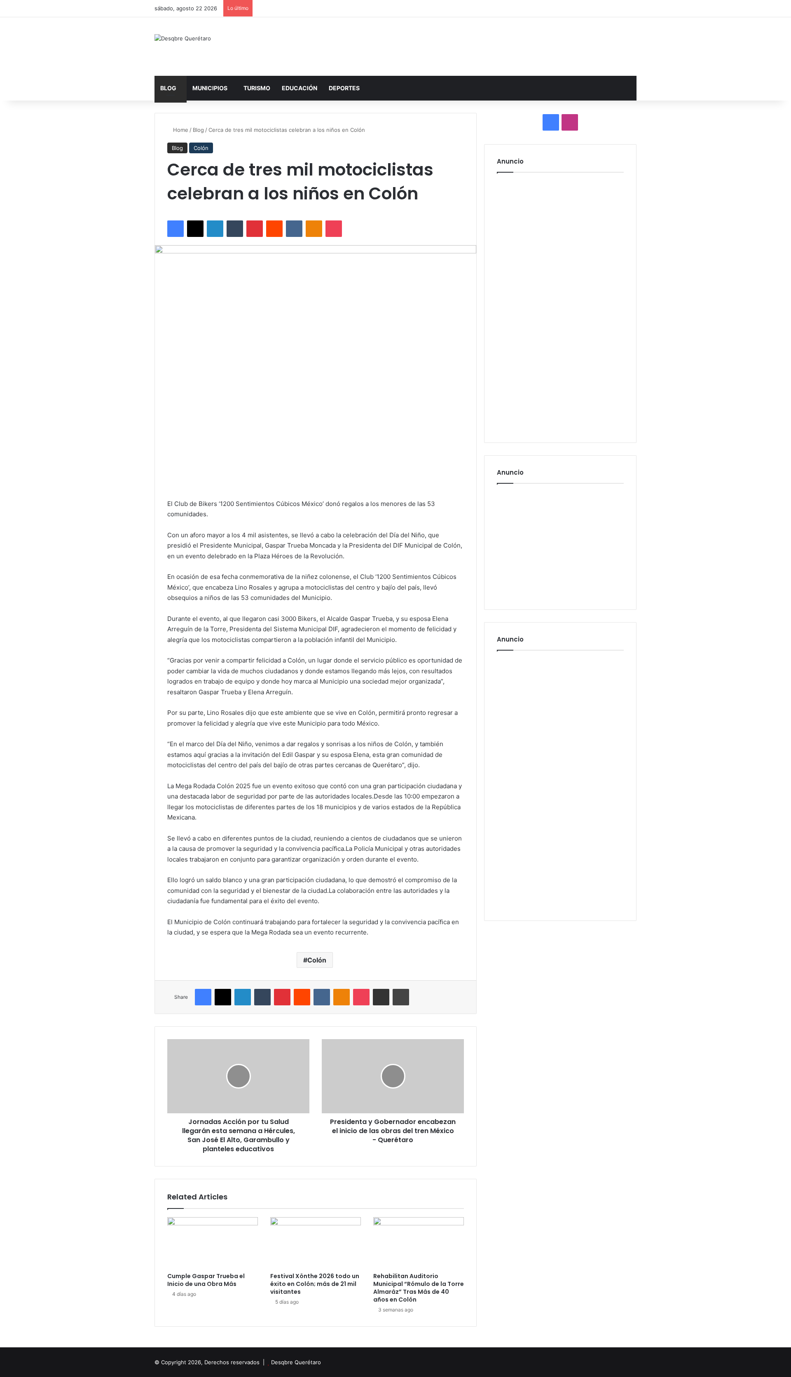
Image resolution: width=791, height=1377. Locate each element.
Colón (201, 148)
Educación (299, 87)
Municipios (209, 87)
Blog (168, 87)
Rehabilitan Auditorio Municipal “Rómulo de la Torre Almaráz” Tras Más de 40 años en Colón (418, 1288)
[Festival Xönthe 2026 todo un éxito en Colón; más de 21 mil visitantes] (315, 1242)
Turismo (256, 87)
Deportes (344, 87)
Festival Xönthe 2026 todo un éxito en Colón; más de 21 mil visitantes (314, 1284)
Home (179, 129)
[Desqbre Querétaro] (182, 38)
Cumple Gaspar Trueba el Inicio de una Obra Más (206, 1280)
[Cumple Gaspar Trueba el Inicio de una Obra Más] (212, 1242)
